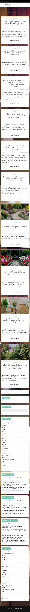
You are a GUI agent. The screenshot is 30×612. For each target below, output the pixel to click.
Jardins (15, 18)
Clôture (4, 431)
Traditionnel (5, 468)
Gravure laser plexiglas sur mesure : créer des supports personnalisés (13, 488)
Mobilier (4, 450)
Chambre (4, 429)
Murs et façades (6, 452)
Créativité (4, 436)
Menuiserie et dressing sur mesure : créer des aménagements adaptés (13, 481)
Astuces (4, 425)
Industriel (4, 444)
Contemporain (5, 435)
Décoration (4, 440)
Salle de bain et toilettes (8, 459)
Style (3, 463)
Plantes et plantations (7, 455)
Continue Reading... (14, 40)
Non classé (4, 453)
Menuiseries (5, 448)
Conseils (4, 433)
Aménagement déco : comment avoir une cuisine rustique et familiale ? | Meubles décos (14, 524)
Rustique (4, 457)
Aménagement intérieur (7, 423)
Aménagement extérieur (7, 421)
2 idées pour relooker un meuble (15, 535)
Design (3, 442)
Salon (3, 461)
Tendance (4, 465)
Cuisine (3, 438)
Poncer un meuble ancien (13, 538)
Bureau (3, 427)
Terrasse (4, 467)
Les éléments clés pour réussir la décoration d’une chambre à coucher (13, 526)
